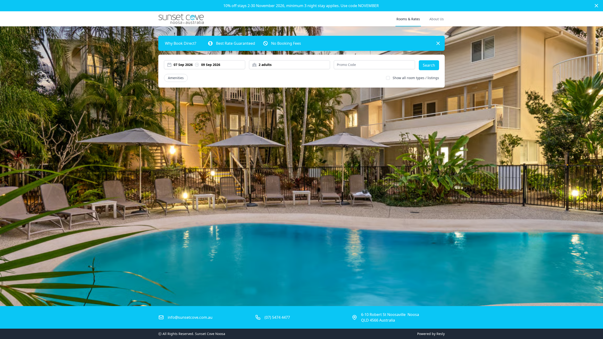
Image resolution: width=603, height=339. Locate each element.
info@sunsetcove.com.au (190, 317)
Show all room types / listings (416, 78)
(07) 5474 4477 (277, 317)
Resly (440, 333)
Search (429, 65)
